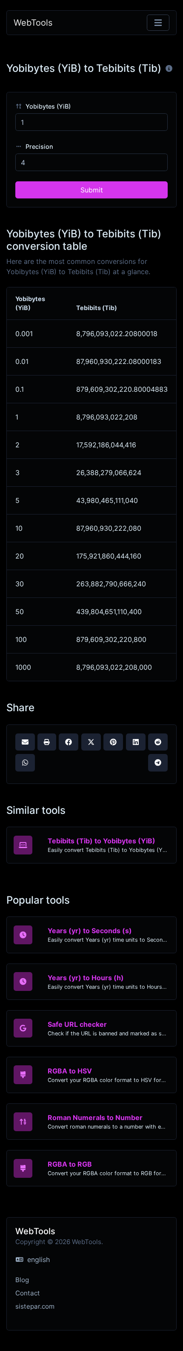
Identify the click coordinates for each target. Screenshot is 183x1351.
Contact (27, 1293)
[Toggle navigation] (158, 23)
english (37, 1259)
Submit (91, 190)
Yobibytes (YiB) (47, 106)
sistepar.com (34, 1306)
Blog (22, 1280)
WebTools (33, 23)
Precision (38, 146)
